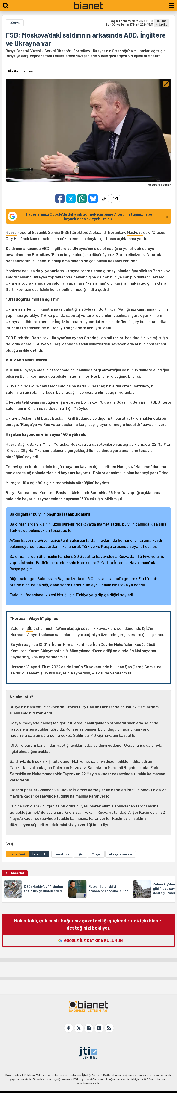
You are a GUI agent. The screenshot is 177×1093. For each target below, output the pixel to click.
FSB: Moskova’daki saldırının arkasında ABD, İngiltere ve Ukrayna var (86, 39)
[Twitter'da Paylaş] (71, 198)
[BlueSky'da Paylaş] (93, 198)
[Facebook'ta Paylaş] (60, 198)
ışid (80, 854)
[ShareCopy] (104, 198)
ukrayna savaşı (120, 854)
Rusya (11, 232)
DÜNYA (15, 23)
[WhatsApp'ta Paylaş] (82, 198)
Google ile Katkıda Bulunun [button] (93, 940)
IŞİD (29, 628)
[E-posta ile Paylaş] (115, 198)
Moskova (135, 232)
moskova (62, 854)
